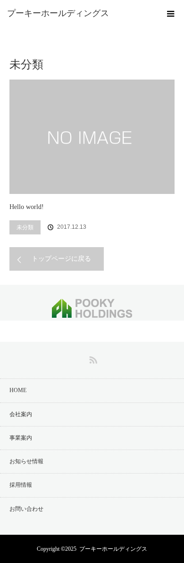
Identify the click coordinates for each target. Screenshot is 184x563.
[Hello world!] (92, 137)
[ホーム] (12, 29)
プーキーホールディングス (113, 549)
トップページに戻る (61, 258)
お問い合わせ (26, 509)
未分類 (25, 227)
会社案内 (20, 414)
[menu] (171, 13)
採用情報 (20, 485)
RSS (92, 358)
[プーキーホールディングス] (78, 13)
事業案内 (20, 437)
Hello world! (26, 206)
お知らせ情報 (26, 461)
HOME (17, 390)
